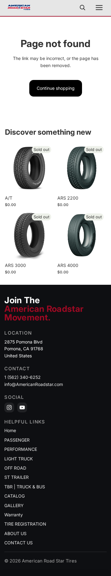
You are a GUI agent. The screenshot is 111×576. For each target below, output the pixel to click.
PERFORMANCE (20, 449)
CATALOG (14, 496)
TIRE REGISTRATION (25, 523)
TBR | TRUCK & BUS (24, 486)
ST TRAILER (16, 477)
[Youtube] (22, 407)
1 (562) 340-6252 (22, 377)
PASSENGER (17, 440)
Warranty (13, 514)
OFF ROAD (15, 468)
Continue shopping (56, 88)
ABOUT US (15, 533)
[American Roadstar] (19, 7)
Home (10, 430)
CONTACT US (18, 542)
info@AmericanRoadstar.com (33, 384)
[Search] (82, 7)
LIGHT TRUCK (18, 458)
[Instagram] (9, 407)
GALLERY (14, 505)
